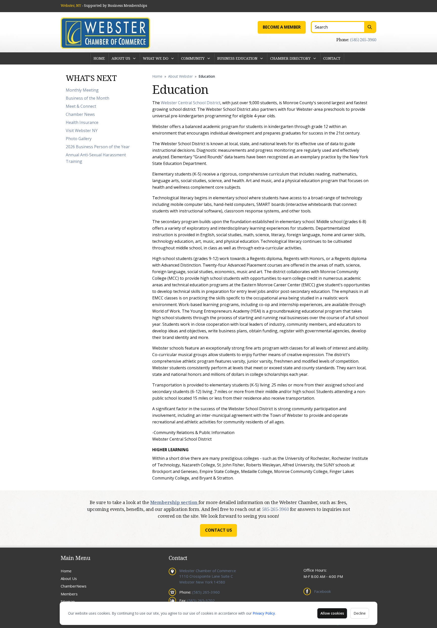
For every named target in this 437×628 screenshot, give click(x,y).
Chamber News (80, 114)
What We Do (155, 58)
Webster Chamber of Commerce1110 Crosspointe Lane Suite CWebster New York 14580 (207, 576)
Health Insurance (82, 122)
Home (99, 58)
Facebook (322, 591)
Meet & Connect (81, 106)
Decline (360, 613)
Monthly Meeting (82, 90)
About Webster (180, 76)
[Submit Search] (370, 27)
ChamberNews (73, 586)
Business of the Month (87, 98)
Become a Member (282, 27)
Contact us (218, 530)
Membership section (174, 502)
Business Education (237, 58)
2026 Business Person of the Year (98, 146)
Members (69, 593)
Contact (331, 58)
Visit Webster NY (82, 130)
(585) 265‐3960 (363, 39)
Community (193, 58)
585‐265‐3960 (276, 509)
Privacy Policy (264, 613)
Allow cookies (332, 613)
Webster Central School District (190, 102)
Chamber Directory (290, 58)
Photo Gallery (79, 138)
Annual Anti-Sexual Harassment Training (96, 158)
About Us (121, 58)
